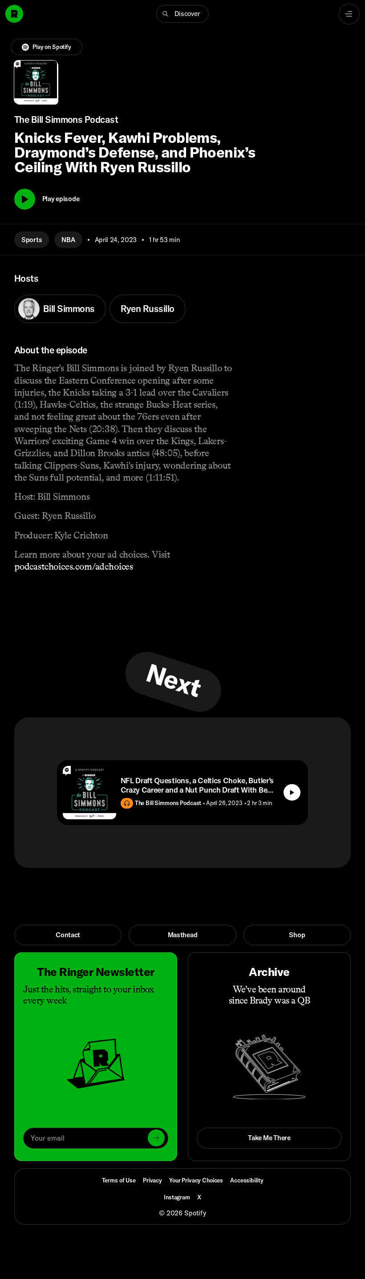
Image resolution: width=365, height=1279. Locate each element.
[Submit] (156, 1137)
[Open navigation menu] (349, 14)
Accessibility (246, 1180)
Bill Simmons (69, 308)
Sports (31, 239)
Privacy (152, 1180)
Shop (297, 935)
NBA (68, 239)
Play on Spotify (51, 46)
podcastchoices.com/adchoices (73, 566)
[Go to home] (14, 14)
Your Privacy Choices (196, 1180)
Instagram (177, 1197)
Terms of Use (119, 1180)
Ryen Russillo (147, 308)
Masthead (183, 935)
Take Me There (269, 1137)
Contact (68, 935)
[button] (182, 14)
